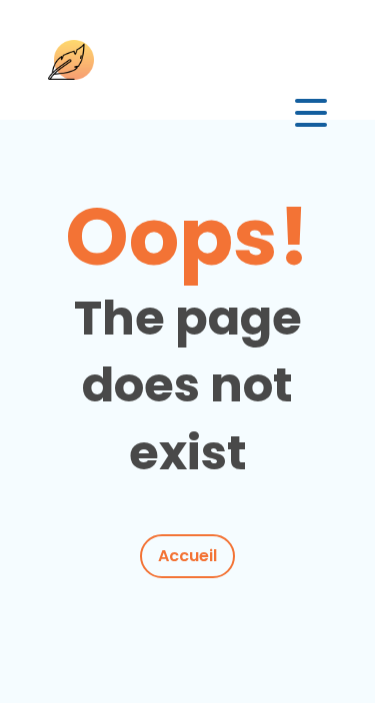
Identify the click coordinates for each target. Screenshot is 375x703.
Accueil (187, 555)
